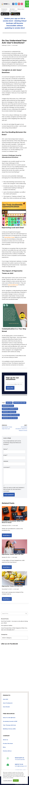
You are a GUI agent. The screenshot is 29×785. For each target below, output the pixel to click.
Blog (4, 747)
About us (5, 739)
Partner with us (7, 751)
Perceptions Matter (6, 625)
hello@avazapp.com (21, 766)
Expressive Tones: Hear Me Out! (12, 554)
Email (5, 455)
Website (5, 461)
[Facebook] (13, 4)
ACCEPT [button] (16, 780)
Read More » (6, 536)
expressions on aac (8, 405)
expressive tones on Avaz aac (11, 414)
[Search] (26, 613)
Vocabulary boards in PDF (10, 721)
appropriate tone (13, 284)
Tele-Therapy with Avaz (9, 725)
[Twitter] (16, 4)
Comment (6, 467)
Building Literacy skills (9, 728)
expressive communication (10, 408)
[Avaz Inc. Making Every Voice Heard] (5, 4)
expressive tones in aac (9, 411)
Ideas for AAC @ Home (9, 717)
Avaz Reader (6, 706)
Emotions (9, 402)
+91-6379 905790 (20, 759)
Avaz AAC (5, 699)
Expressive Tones (9, 237)
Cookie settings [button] (7, 780)
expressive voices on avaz (10, 417)
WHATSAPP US (19, 757)
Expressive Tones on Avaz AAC (12, 586)
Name (5, 449)
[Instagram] (22, 4)
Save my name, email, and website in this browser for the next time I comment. (13, 489)
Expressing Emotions (20, 402)
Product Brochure (8, 743)
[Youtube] (19, 4)
